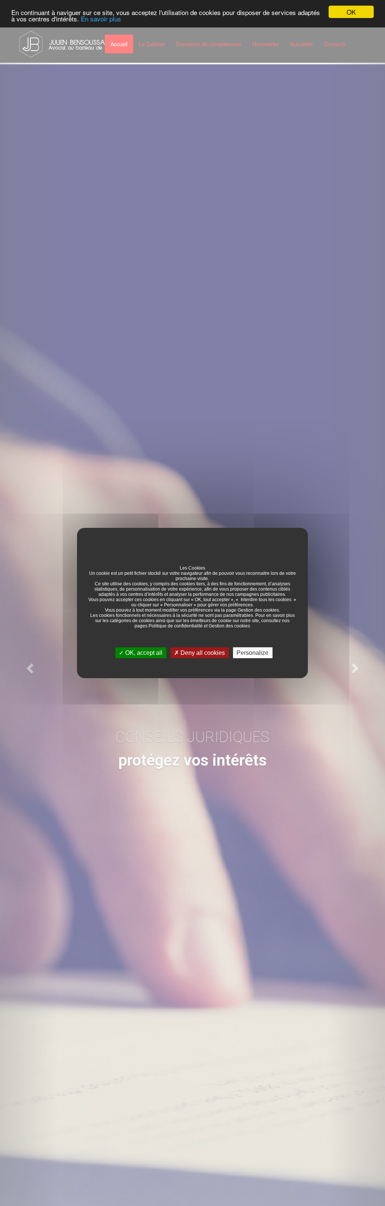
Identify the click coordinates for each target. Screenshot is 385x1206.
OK (351, 12)
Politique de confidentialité (176, 626)
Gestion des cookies (258, 610)
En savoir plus (101, 18)
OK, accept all (143, 653)
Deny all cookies (202, 653)
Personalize (252, 653)
